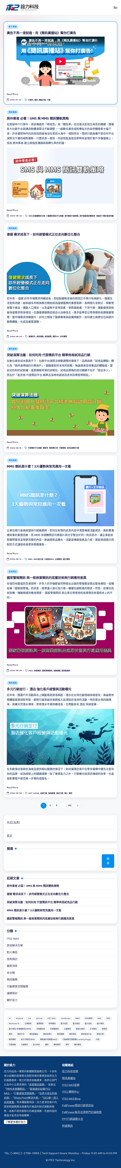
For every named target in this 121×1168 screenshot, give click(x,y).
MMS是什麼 (38, 559)
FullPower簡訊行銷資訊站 (78, 1105)
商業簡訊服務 (36, 1084)
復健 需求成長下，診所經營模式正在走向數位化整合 (43, 234)
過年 (67, 1045)
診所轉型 (63, 337)
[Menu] (115, 7)
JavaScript (65, 1018)
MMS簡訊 (88, 1018)
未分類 (11, 973)
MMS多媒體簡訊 (15, 1089)
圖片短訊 (88, 1023)
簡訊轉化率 (53, 448)
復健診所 (32, 337)
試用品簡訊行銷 (73, 448)
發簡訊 (104, 1029)
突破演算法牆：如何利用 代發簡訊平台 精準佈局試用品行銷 (48, 355)
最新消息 (12, 966)
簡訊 (36, 100)
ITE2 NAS (13, 938)
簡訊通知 (12, 1039)
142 (69, 805)
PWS (31, 671)
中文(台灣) (13, 822)
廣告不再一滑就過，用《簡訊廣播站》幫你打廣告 (41, 33)
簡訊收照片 (47, 1034)
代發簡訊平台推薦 (35, 448)
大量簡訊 (67, 1029)
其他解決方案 (15, 945)
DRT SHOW (34, 793)
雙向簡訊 (77, 1045)
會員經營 (51, 793)
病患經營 (48, 337)
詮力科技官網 (70, 1071)
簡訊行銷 (100, 1034)
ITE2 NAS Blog (71, 1098)
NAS (99, 1018)
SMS (108, 1018)
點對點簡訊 (66, 671)
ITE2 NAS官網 (70, 1085)
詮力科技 (36, 1045)
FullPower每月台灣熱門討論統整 (82, 1112)
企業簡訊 (58, 559)
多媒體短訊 (40, 1029)
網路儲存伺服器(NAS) (48, 1039)
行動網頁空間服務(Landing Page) (77, 1039)
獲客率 (45, 448)
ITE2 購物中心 (70, 1091)
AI (10, 1018)
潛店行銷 (59, 793)
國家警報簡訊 (47, 671)
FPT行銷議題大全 (72, 1119)
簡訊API (56, 337)
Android (19, 1018)
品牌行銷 (43, 793)
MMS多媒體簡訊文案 (37, 216)
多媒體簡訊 (54, 1029)
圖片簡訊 (100, 1023)
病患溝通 (40, 337)
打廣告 (30, 100)
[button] (77, 806)
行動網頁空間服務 (17, 986)
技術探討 (13, 571)
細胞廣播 (57, 671)
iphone (39, 1018)
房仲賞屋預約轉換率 (87, 216)
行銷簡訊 (24, 1045)
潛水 (66, 793)
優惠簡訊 (40, 1023)
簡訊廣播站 (33, 1034)
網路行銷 (42, 100)
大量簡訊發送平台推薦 (54, 216)
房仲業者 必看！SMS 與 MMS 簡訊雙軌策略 (38, 118)
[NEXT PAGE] (77, 806)
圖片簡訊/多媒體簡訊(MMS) (20, 1029)
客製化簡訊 (80, 1029)
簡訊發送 (72, 1034)
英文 (9, 835)
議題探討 (12, 993)
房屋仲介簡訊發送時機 (105, 216)
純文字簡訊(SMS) (28, 1039)
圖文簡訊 (66, 559)
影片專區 (13, 26)
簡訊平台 (20, 1034)
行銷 (48, 100)
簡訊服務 (13, 112)
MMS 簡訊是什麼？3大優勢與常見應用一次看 (39, 466)
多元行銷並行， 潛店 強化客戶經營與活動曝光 (39, 689)
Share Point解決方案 (26, 1097)
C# (29, 1018)
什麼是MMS (49, 559)
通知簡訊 (57, 1045)
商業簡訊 (37, 671)
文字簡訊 (93, 1029)
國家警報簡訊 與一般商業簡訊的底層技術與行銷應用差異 (46, 578)
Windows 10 (14, 1023)
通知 (47, 1045)
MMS (30, 559)
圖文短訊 (64, 1023)
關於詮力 (12, 1000)
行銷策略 (62, 448)
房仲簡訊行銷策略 (71, 216)
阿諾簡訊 (67, 1126)
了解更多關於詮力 (16, 1122)
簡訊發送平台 (86, 1034)
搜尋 (10, 849)
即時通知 (52, 1023)
